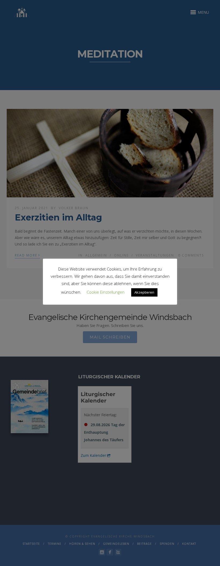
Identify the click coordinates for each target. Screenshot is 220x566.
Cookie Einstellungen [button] (105, 292)
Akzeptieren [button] (144, 292)
